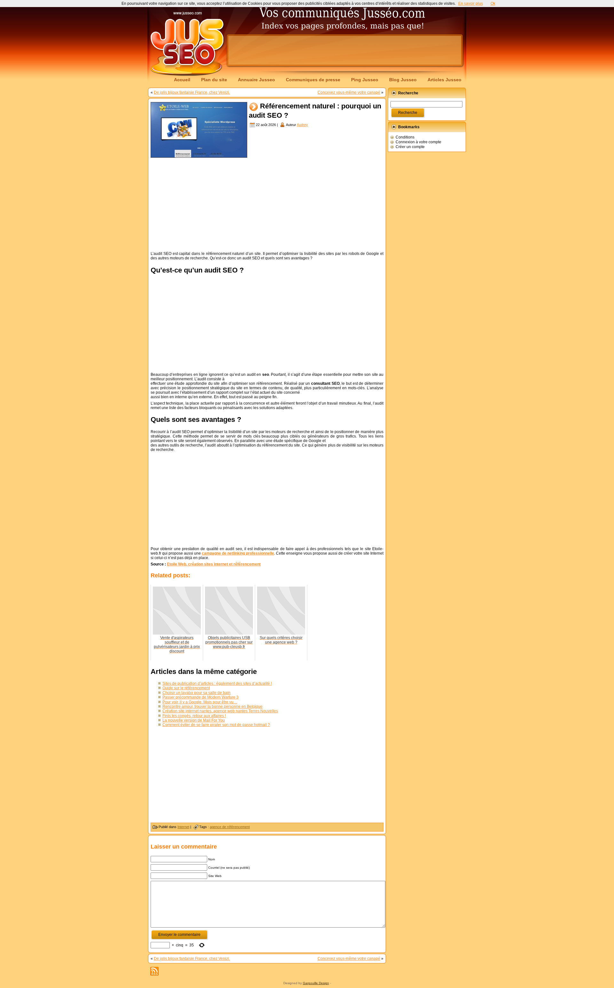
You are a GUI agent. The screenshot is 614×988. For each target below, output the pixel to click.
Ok (493, 3)
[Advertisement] (344, 50)
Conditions (405, 137)
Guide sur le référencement (186, 688)
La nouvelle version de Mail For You (193, 720)
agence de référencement (230, 827)
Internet (183, 827)
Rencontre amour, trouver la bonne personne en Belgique (212, 706)
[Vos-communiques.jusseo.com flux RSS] (154, 971)
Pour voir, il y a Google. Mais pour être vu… (199, 702)
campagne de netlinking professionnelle (238, 553)
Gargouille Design (316, 983)
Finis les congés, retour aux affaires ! (194, 716)
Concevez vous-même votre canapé (349, 92)
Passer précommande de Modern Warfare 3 (200, 697)
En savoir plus (470, 3)
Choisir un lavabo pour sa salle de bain (196, 693)
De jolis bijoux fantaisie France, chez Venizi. (192, 92)
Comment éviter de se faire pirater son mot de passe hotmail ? (216, 725)
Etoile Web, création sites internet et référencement (214, 564)
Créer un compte (410, 147)
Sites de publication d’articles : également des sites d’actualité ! (217, 683)
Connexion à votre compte (418, 142)
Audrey (302, 125)
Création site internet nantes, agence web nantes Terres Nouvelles (220, 711)
